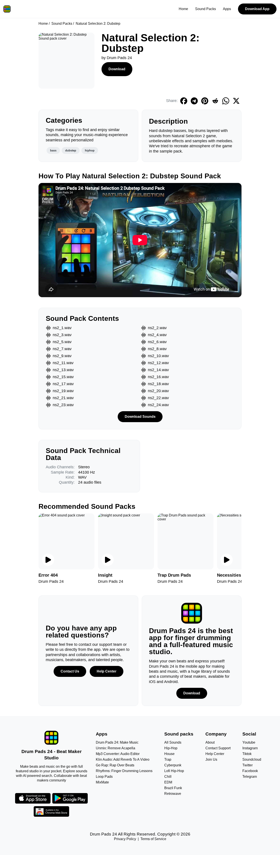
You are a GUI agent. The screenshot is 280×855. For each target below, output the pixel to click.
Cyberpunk (172, 765)
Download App (257, 9)
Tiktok (247, 754)
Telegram (249, 776)
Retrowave (172, 793)
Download (116, 69)
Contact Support (218, 748)
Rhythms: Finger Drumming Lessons (124, 771)
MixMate (102, 782)
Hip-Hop (170, 748)
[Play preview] (48, 560)
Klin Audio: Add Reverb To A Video (122, 759)
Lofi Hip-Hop (174, 771)
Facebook (250, 771)
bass (53, 150)
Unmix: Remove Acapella (115, 748)
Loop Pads (104, 776)
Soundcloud (251, 759)
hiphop (89, 150)
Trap (167, 759)
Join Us (211, 759)
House (169, 754)
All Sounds (172, 742)
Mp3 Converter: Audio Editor (118, 754)
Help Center (106, 671)
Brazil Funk (173, 788)
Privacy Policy (125, 839)
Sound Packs (205, 9)
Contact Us (70, 671)
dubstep (70, 150)
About (210, 742)
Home (183, 9)
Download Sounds (140, 416)
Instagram (250, 748)
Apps (227, 9)
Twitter (247, 765)
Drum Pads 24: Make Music (117, 742)
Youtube (248, 742)
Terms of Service (153, 839)
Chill (168, 776)
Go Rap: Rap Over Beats (115, 765)
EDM (168, 782)
